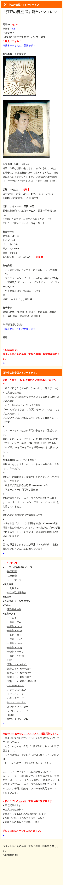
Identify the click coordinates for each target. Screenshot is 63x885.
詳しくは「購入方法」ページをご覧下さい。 (26, 223)
